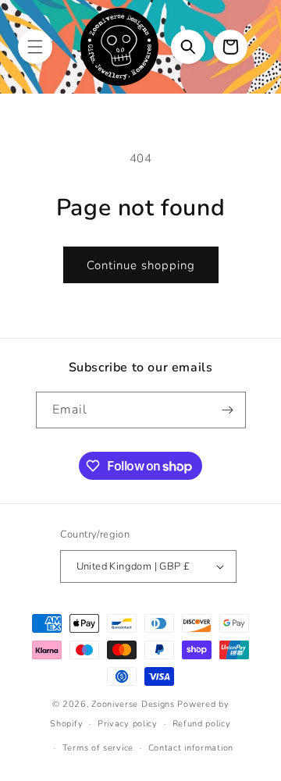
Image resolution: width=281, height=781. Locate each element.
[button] (35, 47)
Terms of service (97, 748)
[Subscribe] (228, 410)
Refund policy (202, 724)
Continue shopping (141, 265)
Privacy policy (128, 724)
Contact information (190, 748)
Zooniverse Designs (133, 704)
